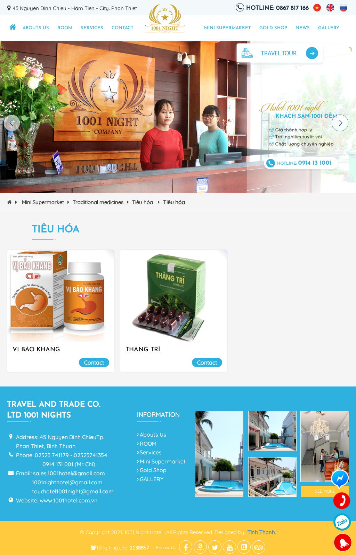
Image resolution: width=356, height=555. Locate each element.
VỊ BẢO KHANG (36, 350)
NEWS (303, 28)
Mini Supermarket (227, 28)
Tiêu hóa (143, 202)
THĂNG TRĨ (143, 350)
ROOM (64, 28)
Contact (123, 28)
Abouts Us (36, 28)
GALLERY (328, 28)
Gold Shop (273, 28)
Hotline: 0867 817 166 (277, 8)
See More (325, 491)
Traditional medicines (98, 202)
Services (92, 28)
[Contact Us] (342, 501)
